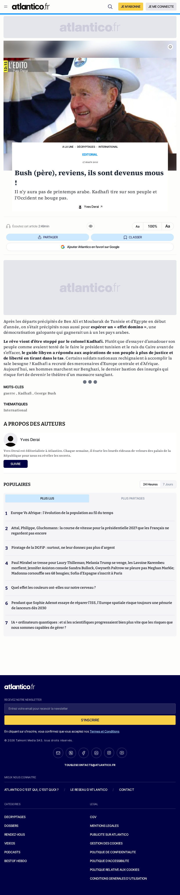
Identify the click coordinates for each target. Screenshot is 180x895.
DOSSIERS (11, 826)
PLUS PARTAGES (133, 498)
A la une (68, 146)
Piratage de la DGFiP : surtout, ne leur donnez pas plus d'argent (63, 547)
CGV (93, 817)
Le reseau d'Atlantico (88, 789)
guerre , (11, 393)
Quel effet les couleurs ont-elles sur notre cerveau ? (53, 587)
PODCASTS (12, 852)
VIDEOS (9, 843)
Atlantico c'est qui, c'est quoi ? (31, 789)
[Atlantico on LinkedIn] (96, 753)
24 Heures (150, 484)
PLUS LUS (47, 498)
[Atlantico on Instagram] (109, 753)
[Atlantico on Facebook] (84, 753)
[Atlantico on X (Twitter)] (71, 753)
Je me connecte (161, 6)
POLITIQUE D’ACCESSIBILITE (109, 861)
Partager (50, 237)
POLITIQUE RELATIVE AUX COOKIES (114, 869)
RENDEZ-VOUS (14, 834)
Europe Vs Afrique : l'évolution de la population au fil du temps (62, 513)
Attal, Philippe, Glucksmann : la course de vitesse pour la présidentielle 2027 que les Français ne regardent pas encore (90, 530)
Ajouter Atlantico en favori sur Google (93, 247)
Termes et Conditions (104, 731)
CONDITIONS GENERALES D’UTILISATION (118, 878)
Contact (126, 789)
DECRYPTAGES (14, 817)
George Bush (45, 393)
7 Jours (168, 484)
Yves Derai (91, 206)
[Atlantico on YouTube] (122, 753)
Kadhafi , (26, 393)
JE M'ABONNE (130, 6)
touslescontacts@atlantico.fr (90, 765)
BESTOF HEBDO (15, 861)
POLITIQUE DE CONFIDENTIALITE (113, 852)
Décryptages (86, 146)
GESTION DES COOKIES (106, 843)
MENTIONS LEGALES (104, 826)
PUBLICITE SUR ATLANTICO (109, 834)
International (108, 146)
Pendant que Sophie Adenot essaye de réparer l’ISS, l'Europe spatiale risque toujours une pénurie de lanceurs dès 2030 (91, 605)
